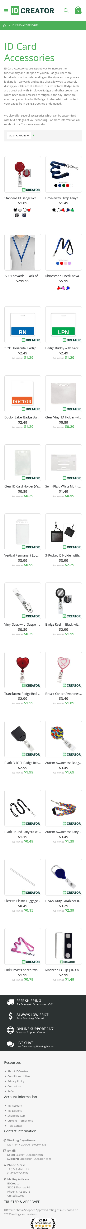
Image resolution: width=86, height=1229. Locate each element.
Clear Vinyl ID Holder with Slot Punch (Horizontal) (63, 417)
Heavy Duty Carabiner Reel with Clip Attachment (63, 901)
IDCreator (10, 1210)
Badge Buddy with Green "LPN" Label (63, 348)
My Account (15, 1105)
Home (4, 25)
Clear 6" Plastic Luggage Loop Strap (22, 901)
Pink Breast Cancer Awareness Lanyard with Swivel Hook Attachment (22, 970)
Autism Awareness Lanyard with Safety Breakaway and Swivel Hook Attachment (63, 832)
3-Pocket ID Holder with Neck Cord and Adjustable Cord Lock (63, 555)
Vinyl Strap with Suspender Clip (22, 624)
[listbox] (23, 209)
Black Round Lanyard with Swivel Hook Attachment (22, 832)
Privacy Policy (16, 1081)
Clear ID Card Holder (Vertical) (22, 486)
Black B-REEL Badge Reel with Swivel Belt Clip (22, 763)
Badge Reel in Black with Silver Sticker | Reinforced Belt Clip (63, 624)
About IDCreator (18, 1071)
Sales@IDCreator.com (29, 1155)
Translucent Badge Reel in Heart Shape (22, 693)
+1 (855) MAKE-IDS (18, 1169)
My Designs (15, 1110)
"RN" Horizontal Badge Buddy (22, 348)
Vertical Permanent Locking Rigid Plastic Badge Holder (22, 555)
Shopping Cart (16, 1115)
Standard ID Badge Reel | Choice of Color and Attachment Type (22, 198)
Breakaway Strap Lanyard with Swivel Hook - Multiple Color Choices (63, 198)
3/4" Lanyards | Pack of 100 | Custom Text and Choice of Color (22, 276)
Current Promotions (20, 1121)
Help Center (15, 1126)
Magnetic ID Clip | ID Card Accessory (63, 970)
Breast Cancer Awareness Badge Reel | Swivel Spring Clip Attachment (63, 693)
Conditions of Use (19, 1076)
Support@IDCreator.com (35, 1159)
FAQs (11, 1091)
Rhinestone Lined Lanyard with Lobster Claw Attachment (63, 276)
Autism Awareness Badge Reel (63, 763)
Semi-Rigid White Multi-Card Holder (63, 486)
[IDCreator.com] (32, 10)
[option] (15, 210)
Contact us (14, 1086)
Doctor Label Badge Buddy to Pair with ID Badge (22, 417)
